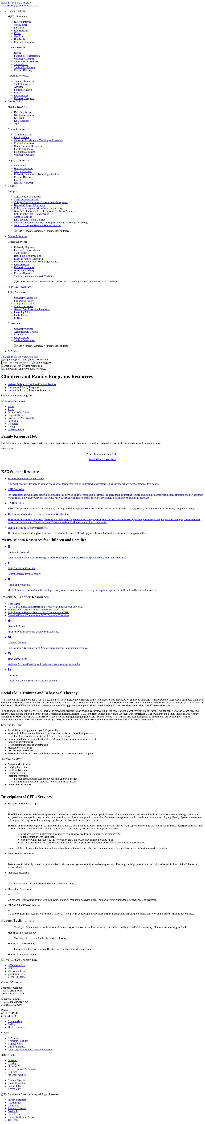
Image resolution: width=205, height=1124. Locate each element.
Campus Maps (15, 1021)
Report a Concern (17, 1108)
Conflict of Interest (23, 306)
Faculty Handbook (23, 149)
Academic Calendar (18, 1040)
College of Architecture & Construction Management (41, 202)
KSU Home (7, 356)
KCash (17, 33)
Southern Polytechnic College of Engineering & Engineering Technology (51, 222)
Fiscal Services (21, 264)
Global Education (16, 1083)
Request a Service (17, 415)
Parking (12, 1024)
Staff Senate (20, 334)
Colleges (12, 185)
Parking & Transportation (27, 55)
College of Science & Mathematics (31, 214)
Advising (18, 86)
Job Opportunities (17, 1074)
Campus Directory (23, 70)
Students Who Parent (18, 412)
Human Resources (23, 168)
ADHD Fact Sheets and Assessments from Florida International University (45, 606)
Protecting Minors (23, 312)
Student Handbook (23, 89)
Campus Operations (24, 273)
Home (11, 406)
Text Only (13, 1120)
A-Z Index (13, 351)
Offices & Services (17, 236)
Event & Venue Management (28, 258)
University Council (23, 328)
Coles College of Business (27, 196)
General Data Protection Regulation (32, 309)
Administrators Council (26, 331)
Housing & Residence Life (27, 255)
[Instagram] (106, 974)
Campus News (15, 1043)
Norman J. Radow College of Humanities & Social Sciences (44, 211)
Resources (13, 423)
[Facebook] (106, 965)
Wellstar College (16, 429)
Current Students (16, 11)
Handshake (19, 39)
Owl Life (18, 36)
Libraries (12, 1060)
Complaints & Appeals (25, 303)
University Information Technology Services (36, 174)
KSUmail (19, 27)
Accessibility (14, 1089)
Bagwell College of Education (29, 205)
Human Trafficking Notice (21, 1117)
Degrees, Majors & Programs (22, 1069)
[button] (24, 359)
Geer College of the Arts (26, 199)
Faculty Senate (21, 337)
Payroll (17, 180)
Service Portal (21, 64)
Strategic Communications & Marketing (34, 276)
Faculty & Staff (15, 101)
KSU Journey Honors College (29, 219)
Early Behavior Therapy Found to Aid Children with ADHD (38, 612)
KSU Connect (21, 120)
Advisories (13, 1105)
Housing (12, 1063)
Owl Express (20, 24)
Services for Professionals (21, 418)
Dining (17, 53)
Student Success (22, 84)
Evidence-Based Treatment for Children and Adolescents (36, 609)
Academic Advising (24, 270)
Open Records (15, 1114)
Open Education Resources (28, 146)
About (11, 409)
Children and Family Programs (23, 387)
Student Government (24, 340)
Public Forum (21, 315)
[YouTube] (106, 976)
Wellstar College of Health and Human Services (32, 384)
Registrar (12, 1072)
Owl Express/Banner (24, 115)
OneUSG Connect (23, 182)
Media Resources (16, 1027)
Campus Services (23, 171)
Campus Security (16, 1080)
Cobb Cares (14, 603)
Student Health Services (26, 61)
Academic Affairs (23, 134)
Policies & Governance (19, 287)
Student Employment (24, 67)
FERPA (18, 318)
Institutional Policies (24, 300)
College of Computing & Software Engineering (38, 208)
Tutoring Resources (24, 81)
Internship (13, 420)
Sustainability (14, 1086)
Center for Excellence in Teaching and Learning (38, 140)
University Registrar (24, 98)
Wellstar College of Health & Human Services (37, 225)
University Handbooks (25, 297)
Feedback (12, 1111)
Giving (11, 426)
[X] (106, 968)
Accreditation (14, 1102)
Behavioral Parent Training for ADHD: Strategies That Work (38, 615)
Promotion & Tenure (24, 151)
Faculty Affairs (21, 137)
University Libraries (24, 58)
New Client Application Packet (102, 454)
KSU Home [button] (7, 5)
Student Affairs (21, 253)
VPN (16, 123)
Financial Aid (21, 95)
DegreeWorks (21, 30)
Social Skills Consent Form (102, 459)
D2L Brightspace (22, 21)
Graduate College (23, 216)
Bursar (17, 92)
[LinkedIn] (106, 971)
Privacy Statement (17, 1099)
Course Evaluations (24, 42)
